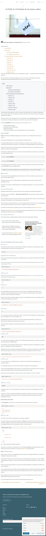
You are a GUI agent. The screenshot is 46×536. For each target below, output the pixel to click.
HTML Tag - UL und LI (11, 70)
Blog (17, 2)
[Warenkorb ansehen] (42, 2)
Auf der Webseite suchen (8, 519)
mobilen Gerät (24, 448)
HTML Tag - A (9, 64)
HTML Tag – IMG (11, 103)
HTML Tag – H (11, 95)
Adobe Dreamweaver (37, 207)
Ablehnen (33, 533)
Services (22, 2)
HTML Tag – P (11, 99)
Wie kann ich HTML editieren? (13, 52)
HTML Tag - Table (10, 72)
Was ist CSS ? (7, 50)
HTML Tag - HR (10, 60)
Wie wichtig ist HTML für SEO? (13, 54)
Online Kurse (32, 2)
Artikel (27, 200)
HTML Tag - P (9, 62)
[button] (44, 2)
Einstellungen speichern (40, 533)
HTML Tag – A (11, 101)
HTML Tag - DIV (10, 68)
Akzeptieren (26, 533)
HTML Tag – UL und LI (12, 107)
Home (4, 507)
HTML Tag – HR (11, 97)
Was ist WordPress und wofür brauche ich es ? (11, 482)
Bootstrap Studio (12, 210)
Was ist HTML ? (8, 48)
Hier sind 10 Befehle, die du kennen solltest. (13, 56)
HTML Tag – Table (11, 109)
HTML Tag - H (9, 58)
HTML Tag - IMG (10, 66)
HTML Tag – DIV (11, 105)
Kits (26, 2)
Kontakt (38, 2)
